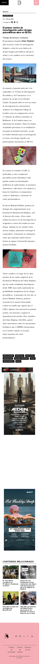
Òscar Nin (10, 19)
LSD (33, 358)
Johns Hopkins (22, 358)
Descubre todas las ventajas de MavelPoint (11, 608)
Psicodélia (9, 361)
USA (19, 361)
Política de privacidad (11, 650)
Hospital (8, 358)
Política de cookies (20, 650)
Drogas (20, 356)
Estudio (30, 356)
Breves (6, 12)
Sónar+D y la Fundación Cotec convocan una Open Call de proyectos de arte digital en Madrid (28, 585)
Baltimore (9, 356)
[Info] (16, 636)
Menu (4, 3)
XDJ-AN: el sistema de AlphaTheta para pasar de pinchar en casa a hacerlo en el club (28, 610)
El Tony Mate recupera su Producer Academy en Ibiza (10, 583)
